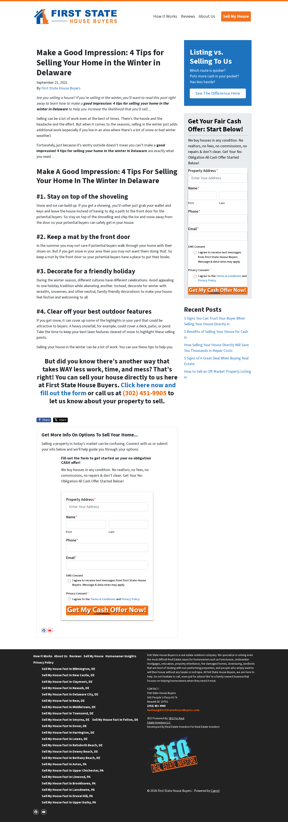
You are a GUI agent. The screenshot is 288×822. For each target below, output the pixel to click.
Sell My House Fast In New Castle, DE (68, 675)
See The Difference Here (217, 93)
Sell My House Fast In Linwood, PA (66, 777)
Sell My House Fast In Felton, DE (115, 719)
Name (71, 517)
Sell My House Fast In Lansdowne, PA (68, 789)
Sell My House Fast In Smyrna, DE (65, 719)
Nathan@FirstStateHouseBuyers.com (173, 710)
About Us (207, 16)
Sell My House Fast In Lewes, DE (64, 739)
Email (71, 557)
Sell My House (236, 16)
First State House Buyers (61, 88)
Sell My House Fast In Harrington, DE (68, 732)
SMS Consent (74, 575)
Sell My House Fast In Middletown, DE (69, 707)
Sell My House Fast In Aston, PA (64, 764)
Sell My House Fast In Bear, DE (63, 700)
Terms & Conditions (103, 599)
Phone (72, 540)
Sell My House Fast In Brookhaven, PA (69, 783)
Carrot (215, 790)
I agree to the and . (106, 599)
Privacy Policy (130, 599)
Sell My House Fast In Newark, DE (65, 688)
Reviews (188, 16)
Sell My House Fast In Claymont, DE (67, 681)
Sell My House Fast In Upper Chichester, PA (73, 770)
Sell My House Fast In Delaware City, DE (70, 694)
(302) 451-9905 (145, 393)
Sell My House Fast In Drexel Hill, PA (67, 796)
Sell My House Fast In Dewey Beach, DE (70, 751)
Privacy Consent (77, 593)
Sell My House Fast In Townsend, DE (67, 713)
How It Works (165, 16)
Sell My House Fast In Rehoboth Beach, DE (72, 745)
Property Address (81, 499)
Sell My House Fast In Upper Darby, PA (69, 802)
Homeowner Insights (120, 656)
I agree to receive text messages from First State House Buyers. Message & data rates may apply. (109, 582)
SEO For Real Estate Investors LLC (165, 720)
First (69, 532)
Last (111, 532)
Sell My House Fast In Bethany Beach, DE (71, 758)
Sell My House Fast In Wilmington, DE (68, 669)
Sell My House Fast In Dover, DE (64, 726)
